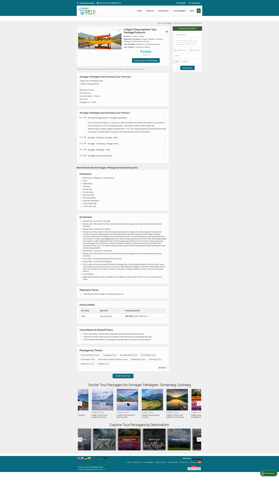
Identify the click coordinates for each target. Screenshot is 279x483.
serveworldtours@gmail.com (110, 3)
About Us (150, 11)
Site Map (193, 462)
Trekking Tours (103, 364)
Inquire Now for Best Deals (145, 60)
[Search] (199, 11)
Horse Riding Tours (148, 355)
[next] (199, 403)
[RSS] (200, 462)
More (192, 11)
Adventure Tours (87, 364)
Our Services (163, 11)
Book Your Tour (123, 376)
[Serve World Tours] (87, 11)
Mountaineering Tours (128, 355)
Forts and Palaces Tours (90, 355)
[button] (87, 3)
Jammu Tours (139, 439)
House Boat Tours (88, 359)
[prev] (80, 403)
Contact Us (183, 462)
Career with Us (160, 462)
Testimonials (172, 462)
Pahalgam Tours (189, 439)
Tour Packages (179, 11)
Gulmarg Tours (89, 439)
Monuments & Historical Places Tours (112, 359)
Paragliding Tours (110, 355)
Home (139, 11)
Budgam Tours (114, 439)
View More (162, 367)
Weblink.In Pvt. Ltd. (99, 469)
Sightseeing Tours (138, 359)
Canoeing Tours (155, 359)
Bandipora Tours (164, 439)
